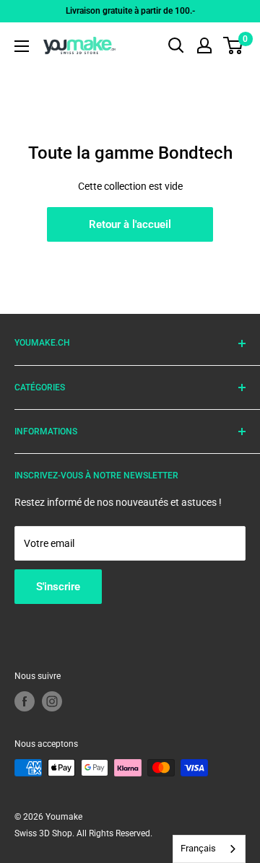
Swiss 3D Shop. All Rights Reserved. (83, 833)
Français (198, 848)
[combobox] (209, 849)
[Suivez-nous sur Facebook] (24, 701)
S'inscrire (58, 586)
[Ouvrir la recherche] (176, 45)
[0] (234, 45)
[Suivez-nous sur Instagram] (52, 701)
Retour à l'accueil (130, 224)
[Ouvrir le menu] (21, 46)
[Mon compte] (204, 45)
